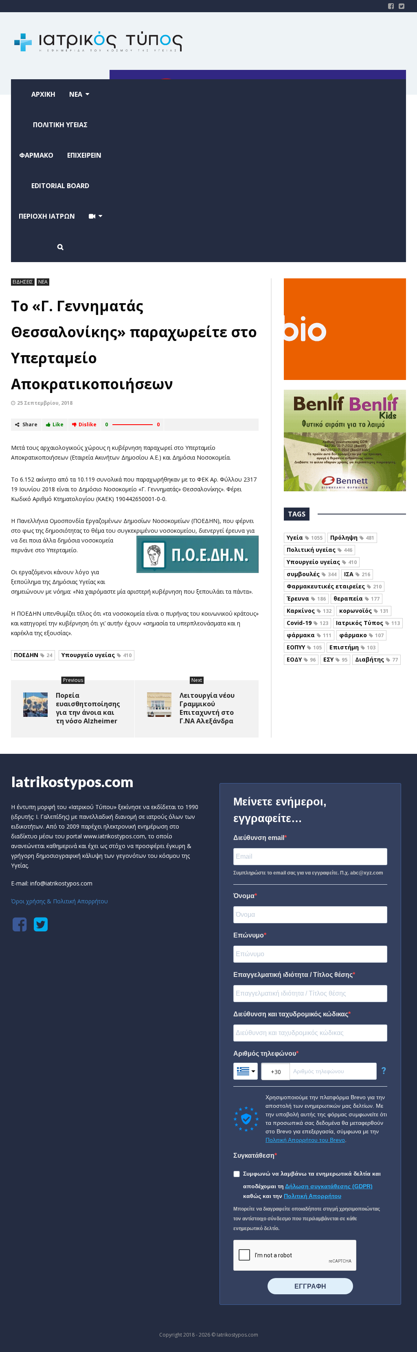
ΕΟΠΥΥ (304, 647)
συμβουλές (311, 574)
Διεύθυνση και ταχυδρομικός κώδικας (290, 1014)
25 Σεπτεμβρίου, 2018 (44, 402)
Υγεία (305, 537)
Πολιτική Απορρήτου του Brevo (305, 1140)
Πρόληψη (352, 537)
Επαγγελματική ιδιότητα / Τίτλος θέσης (293, 974)
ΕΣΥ (335, 659)
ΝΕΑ (43, 281)
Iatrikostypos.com (72, 781)
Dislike (88, 424)
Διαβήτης (376, 659)
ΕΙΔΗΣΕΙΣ (23, 281)
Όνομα (244, 895)
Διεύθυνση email (258, 837)
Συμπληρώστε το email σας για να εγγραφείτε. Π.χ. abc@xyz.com (308, 873)
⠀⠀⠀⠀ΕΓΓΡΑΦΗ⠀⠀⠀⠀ (310, 1286)
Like (58, 424)
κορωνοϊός (363, 610)
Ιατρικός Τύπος (368, 623)
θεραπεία (357, 598)
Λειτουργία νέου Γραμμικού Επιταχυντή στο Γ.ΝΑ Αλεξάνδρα (207, 708)
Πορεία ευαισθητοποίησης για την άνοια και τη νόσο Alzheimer (88, 708)
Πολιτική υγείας (319, 549)
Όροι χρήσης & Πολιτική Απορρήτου (59, 901)
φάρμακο (361, 635)
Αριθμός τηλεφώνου (264, 1053)
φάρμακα (309, 635)
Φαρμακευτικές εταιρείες (334, 586)
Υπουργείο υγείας (96, 655)
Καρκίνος (309, 610)
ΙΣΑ (357, 574)
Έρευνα (306, 598)
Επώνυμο (248, 935)
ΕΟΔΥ (301, 659)
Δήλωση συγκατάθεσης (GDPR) (329, 1186)
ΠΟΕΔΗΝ (33, 655)
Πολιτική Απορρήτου (312, 1196)
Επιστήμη (352, 647)
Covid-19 (307, 623)
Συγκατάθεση (253, 1155)
